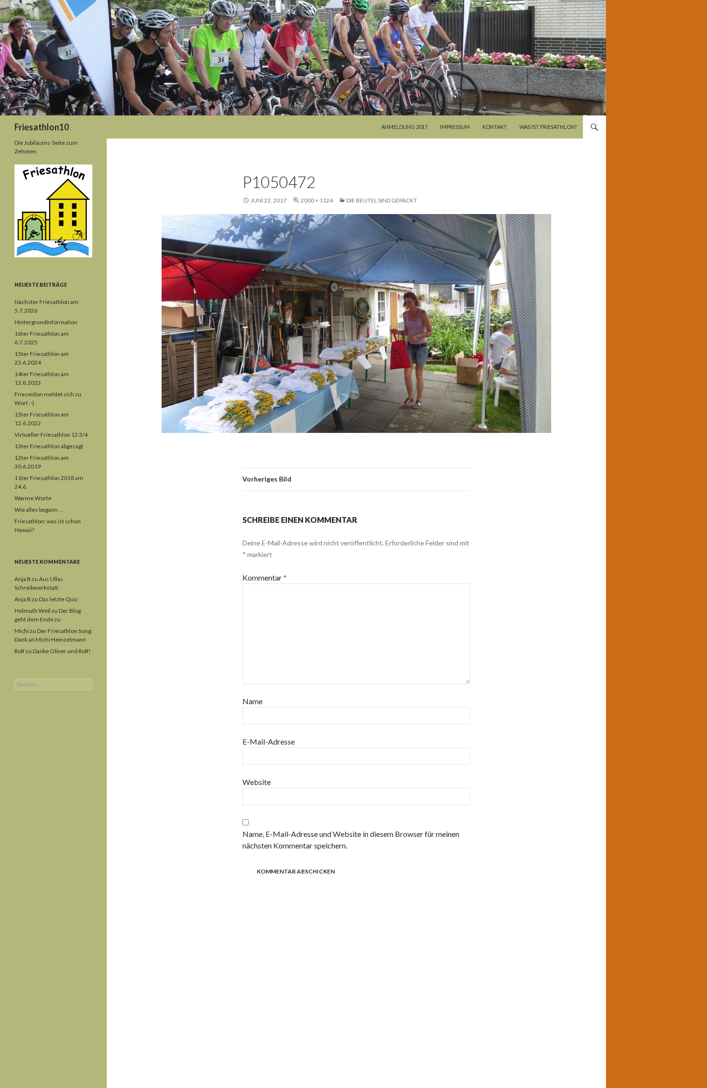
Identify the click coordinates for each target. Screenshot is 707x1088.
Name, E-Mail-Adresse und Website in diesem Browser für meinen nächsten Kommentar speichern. (350, 839)
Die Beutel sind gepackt (381, 200)
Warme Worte (32, 498)
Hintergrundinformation (45, 322)
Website (256, 781)
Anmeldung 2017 (404, 127)
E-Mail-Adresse (268, 741)
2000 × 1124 (317, 200)
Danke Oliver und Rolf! (62, 651)
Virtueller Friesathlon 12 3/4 (51, 434)
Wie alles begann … (38, 509)
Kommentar (264, 577)
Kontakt (494, 127)
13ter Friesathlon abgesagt (48, 446)
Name (252, 701)
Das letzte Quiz (58, 599)
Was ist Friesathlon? (548, 127)
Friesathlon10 (41, 127)
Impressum (455, 127)
